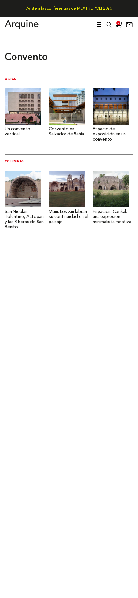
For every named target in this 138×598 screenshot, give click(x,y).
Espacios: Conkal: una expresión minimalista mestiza (112, 217)
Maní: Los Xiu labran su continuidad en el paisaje (68, 217)
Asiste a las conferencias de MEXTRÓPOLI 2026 (69, 9)
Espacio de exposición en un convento (109, 134)
